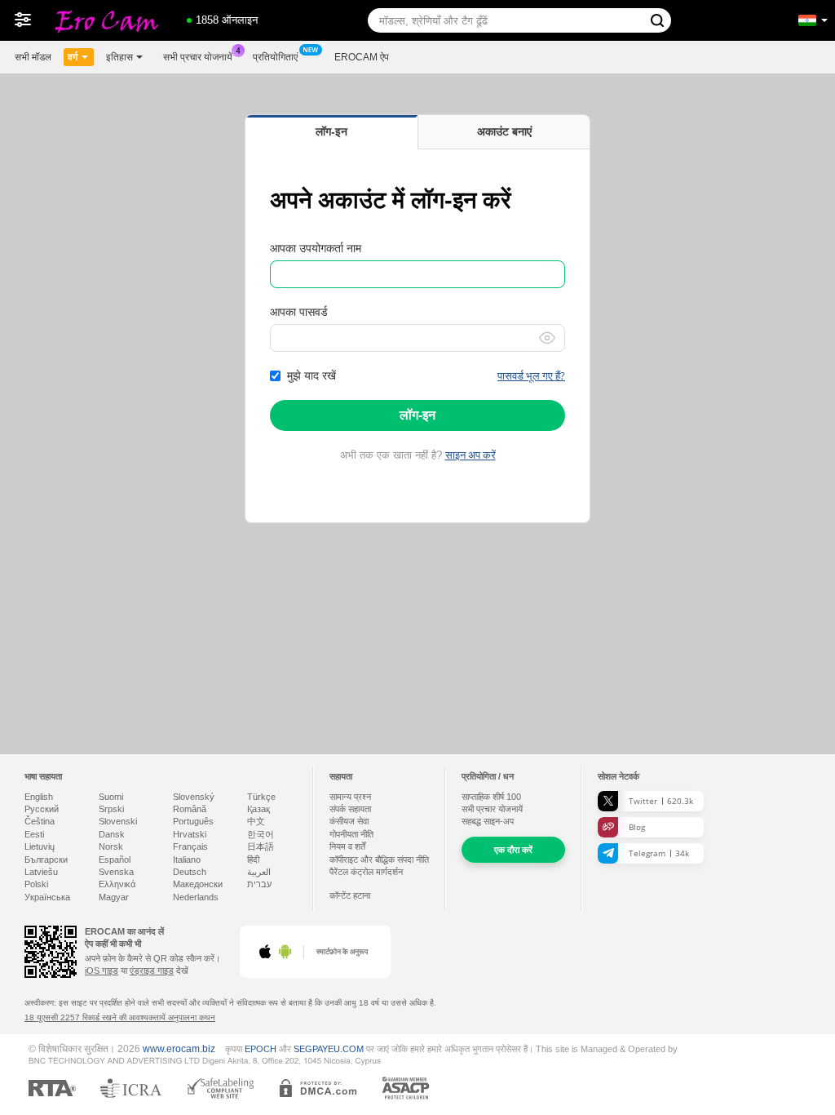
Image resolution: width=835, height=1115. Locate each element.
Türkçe (261, 797)
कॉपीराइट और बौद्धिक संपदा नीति (379, 859)
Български (46, 859)
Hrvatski (189, 834)
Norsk (111, 846)
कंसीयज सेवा (349, 821)
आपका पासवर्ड (299, 311)
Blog (637, 827)
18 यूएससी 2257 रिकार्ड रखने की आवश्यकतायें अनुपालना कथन (119, 1017)
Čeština (39, 821)
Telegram (659, 853)
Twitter (661, 800)
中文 (256, 821)
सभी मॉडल (33, 57)
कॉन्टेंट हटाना (349, 895)
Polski (36, 884)
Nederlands (196, 897)
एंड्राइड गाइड (152, 970)
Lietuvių (39, 846)
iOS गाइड (101, 970)
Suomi (111, 797)
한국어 (260, 834)
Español (114, 859)
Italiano (187, 859)
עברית (259, 884)
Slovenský (193, 797)
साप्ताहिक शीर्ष (491, 797)
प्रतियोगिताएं (275, 57)
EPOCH (260, 1049)
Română (189, 809)
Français (190, 846)
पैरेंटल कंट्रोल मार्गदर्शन (366, 872)
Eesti (34, 834)
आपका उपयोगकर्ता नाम (315, 248)
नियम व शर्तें (347, 846)
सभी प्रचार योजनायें (197, 57)
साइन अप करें (470, 454)
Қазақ (258, 809)
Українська (47, 897)
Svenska (116, 872)
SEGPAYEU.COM (329, 1049)
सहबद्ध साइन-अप (488, 821)
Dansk (112, 834)
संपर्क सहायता (350, 809)
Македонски (198, 884)
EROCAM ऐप (361, 57)
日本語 (260, 846)
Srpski (111, 809)
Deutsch (189, 872)
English (38, 797)
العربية (259, 872)
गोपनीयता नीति (351, 834)
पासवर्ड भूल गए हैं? (531, 375)
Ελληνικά (117, 884)
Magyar (114, 897)
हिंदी (253, 859)
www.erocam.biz (179, 1048)
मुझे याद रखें (311, 375)
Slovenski (118, 821)
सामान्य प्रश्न (350, 797)
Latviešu (41, 872)
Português (193, 821)
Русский (41, 809)
